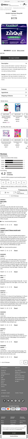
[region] (14, 431)
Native (2, 421)
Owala (2, 424)
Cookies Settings (14, 436)
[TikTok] (22, 400)
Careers (3, 386)
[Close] (25, 426)
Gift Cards (3, 372)
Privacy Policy (19, 429)
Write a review (20, 50)
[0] (23, 5)
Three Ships (13, 422)
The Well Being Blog (19, 379)
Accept (14, 433)
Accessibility (4, 385)
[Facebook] (4, 400)
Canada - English (6, 393)
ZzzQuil (14, 11)
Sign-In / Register (21, 1)
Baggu (2, 422)
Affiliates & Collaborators (20, 372)
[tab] (14, 63)
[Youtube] (19, 400)
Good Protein (13, 421)
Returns (3, 381)
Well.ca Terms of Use (19, 377)
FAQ (2, 377)
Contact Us (3, 370)
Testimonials (17, 374)
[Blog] (15, 400)
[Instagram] (8, 400)
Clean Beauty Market (23, 421)
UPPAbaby (12, 424)
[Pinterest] (11, 400)
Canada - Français (19, 393)
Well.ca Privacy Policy (19, 376)
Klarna (2, 383)
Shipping (3, 379)
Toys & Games (23, 424)
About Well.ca (18, 370)
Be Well (17, 381)
